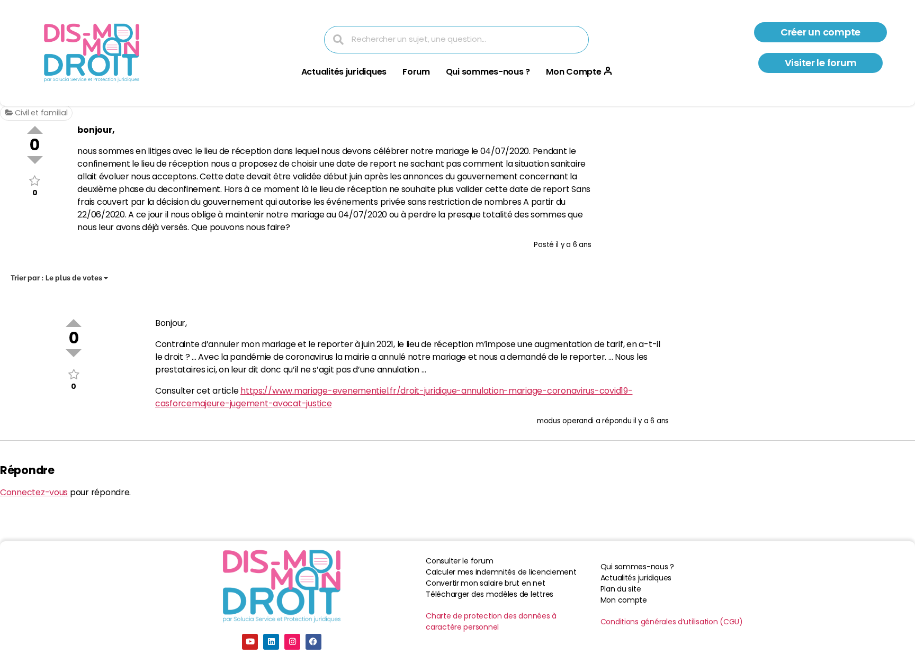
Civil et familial (40, 112)
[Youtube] (250, 642)
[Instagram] (292, 642)
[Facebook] (313, 642)
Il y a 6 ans (573, 245)
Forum (416, 72)
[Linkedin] (271, 642)
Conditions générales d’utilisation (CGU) (671, 621)
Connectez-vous (34, 492)
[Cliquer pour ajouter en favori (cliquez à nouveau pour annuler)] (34, 180)
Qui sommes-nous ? (488, 72)
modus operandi (565, 421)
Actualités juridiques (344, 72)
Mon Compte (573, 72)
